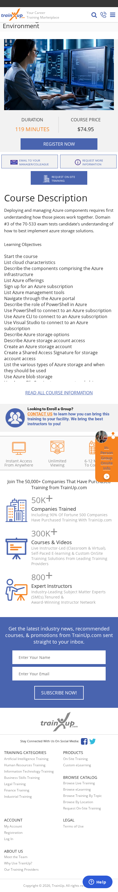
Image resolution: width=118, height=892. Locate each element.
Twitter (93, 741)
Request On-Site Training (82, 808)
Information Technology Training (29, 771)
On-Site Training (75, 758)
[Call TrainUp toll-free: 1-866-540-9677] (103, 15)
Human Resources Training (25, 765)
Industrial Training (18, 796)
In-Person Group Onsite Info (106, 462)
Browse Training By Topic (82, 795)
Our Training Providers (21, 869)
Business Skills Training (22, 777)
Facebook (84, 741)
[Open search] (94, 15)
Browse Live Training (79, 783)
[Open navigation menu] (112, 15)
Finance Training (16, 790)
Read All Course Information (59, 393)
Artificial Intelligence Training (26, 758)
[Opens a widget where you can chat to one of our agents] (97, 882)
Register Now (59, 144)
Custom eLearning (77, 765)
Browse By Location (78, 802)
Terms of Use (73, 826)
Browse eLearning (77, 789)
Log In (8, 839)
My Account (13, 826)
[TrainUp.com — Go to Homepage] (13, 14)
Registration (13, 832)
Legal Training (15, 784)
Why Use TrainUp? (18, 863)
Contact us (39, 414)
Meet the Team (15, 857)
